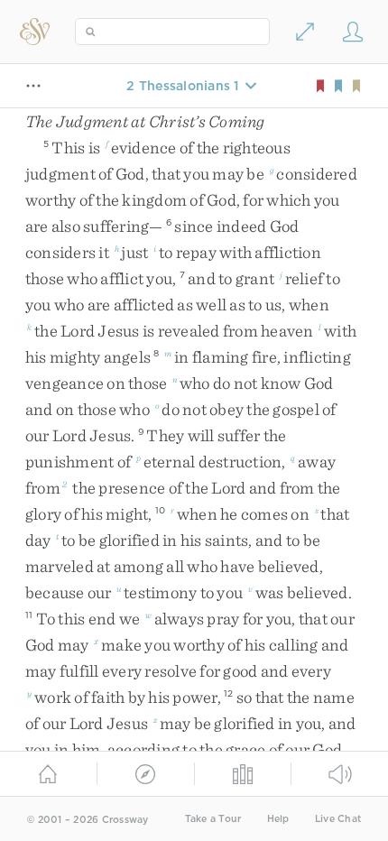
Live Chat (338, 819)
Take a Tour (213, 819)
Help (278, 819)
